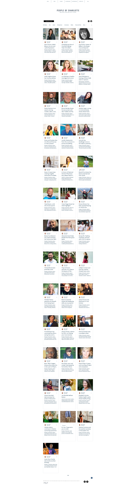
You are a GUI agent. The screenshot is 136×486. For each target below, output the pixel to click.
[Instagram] (89, 21)
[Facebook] (91, 21)
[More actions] (57, 42)
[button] (91, 25)
